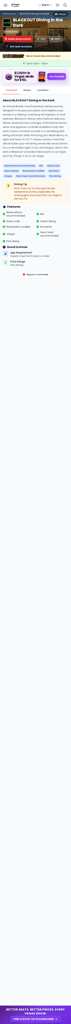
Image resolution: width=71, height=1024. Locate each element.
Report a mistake (37, 274)
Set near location (19, 46)
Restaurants (9, 13)
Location (42, 90)
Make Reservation (19, 39)
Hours (27, 90)
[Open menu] (5, 5)
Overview (11, 90)
